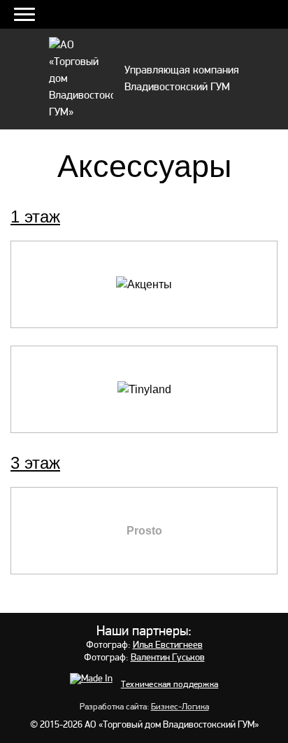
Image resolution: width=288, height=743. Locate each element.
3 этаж (35, 462)
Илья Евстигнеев (168, 645)
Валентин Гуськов (168, 658)
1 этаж (35, 216)
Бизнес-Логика (180, 707)
